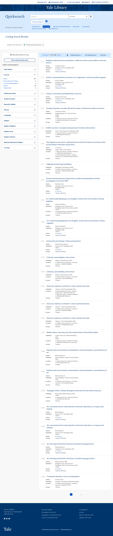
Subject (6, 120)
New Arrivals (53, 28)
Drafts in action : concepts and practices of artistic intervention (70, 128)
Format (6, 75)
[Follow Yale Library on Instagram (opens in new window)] (6, 518)
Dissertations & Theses (10, 81)
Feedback (87, 2)
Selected (103, 55)
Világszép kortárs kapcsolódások (58, 164)
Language (7, 115)
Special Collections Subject (13, 142)
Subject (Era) (8, 131)
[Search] (91, 16)
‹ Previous (51, 55)
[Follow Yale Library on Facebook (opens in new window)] (4, 518)
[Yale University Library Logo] (56, 8)
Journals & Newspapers (10, 83)
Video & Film (7, 88)
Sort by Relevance (90, 55)
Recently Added (9, 104)
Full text (59, 69)
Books (5, 79)
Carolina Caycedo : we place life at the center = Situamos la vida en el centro (75, 108)
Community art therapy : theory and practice (63, 241)
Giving (81, 512)
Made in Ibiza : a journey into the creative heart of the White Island (72, 332)
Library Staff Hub (85, 517)
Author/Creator (9, 99)
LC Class (7, 148)
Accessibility (83, 509)
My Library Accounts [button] (101, 2)
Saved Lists (43, 2)
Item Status (8, 69)
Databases (86, 26)
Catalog (46, 26)
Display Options (75, 55)
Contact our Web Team (49, 517)
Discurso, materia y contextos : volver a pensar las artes (68, 286)
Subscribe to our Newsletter (51, 515)
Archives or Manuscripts (61, 26)
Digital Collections (39, 28)
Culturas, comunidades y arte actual (60, 257)
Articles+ (76, 26)
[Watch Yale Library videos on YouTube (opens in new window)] (9, 518)
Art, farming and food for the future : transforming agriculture (71, 458)
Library (6, 110)
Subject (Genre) (9, 137)
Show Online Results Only (19, 60)
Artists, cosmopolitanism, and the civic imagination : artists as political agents (76, 77)
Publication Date (10, 93)
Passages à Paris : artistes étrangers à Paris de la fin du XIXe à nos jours (74, 391)
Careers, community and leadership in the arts (63, 94)
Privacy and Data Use (86, 515)
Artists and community (33, 45)
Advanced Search (37, 22)
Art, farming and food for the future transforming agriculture (70, 444)
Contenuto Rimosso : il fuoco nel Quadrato (63, 476)
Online (5, 85)
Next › (59, 55)
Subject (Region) (10, 126)
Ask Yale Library (74, 2)
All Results (36, 26)
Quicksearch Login (56, 2)
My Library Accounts (49, 512)
